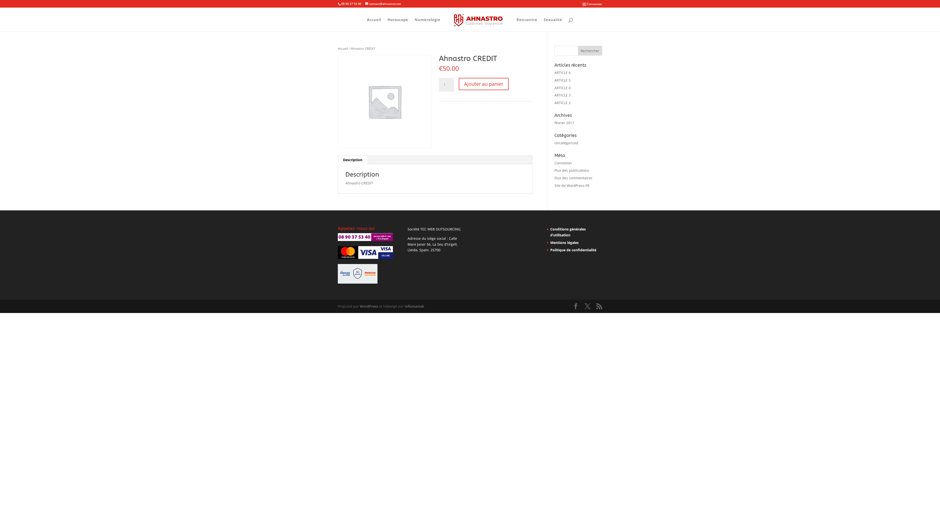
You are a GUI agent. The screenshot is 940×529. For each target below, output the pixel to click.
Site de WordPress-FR (571, 185)
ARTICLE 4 (562, 87)
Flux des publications (571, 170)
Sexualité (553, 20)
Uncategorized (566, 143)
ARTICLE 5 (562, 80)
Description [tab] (352, 159)
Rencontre (527, 20)
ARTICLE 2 (562, 102)
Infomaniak (414, 306)
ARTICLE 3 (562, 95)
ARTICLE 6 (562, 72)
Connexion (563, 163)
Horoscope (398, 20)
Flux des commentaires (573, 178)
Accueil (374, 20)
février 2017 (564, 122)
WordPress (369, 306)
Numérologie (427, 20)
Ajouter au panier (483, 84)
